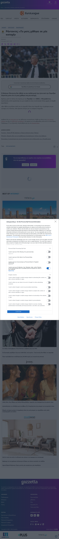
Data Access (29, 317)
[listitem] (29, 248)
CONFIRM (18, 311)
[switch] (49, 252)
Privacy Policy (38, 317)
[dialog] (29, 269)
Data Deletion (21, 317)
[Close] (56, 221)
